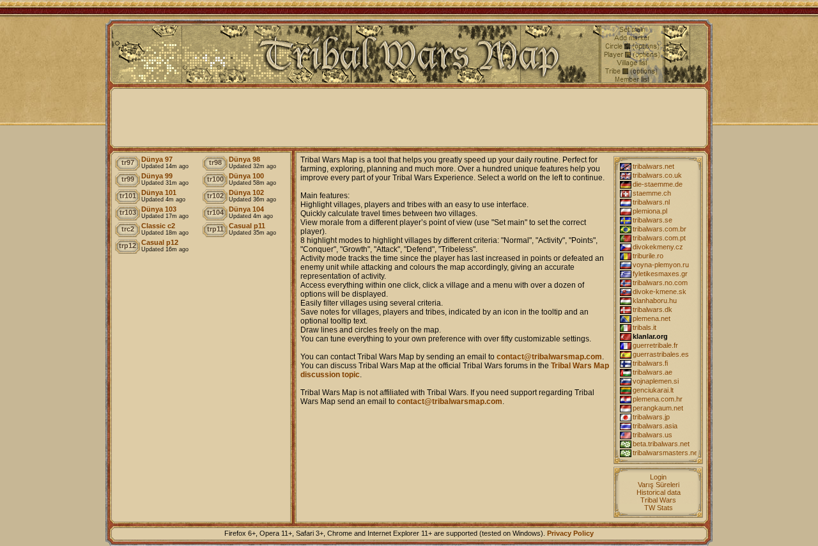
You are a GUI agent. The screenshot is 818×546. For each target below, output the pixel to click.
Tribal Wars (658, 500)
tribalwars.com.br (659, 229)
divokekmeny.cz (658, 247)
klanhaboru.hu (655, 300)
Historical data (659, 492)
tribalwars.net (653, 166)
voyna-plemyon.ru (661, 265)
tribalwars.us (652, 435)
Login (658, 477)
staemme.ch (652, 193)
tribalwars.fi (650, 363)
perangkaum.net (658, 408)
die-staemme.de (658, 184)
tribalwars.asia (655, 426)
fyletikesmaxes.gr (660, 273)
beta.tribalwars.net (661, 444)
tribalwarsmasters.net (665, 452)
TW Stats (658, 507)
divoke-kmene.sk (659, 291)
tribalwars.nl (651, 202)
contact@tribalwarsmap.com (549, 356)
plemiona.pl (650, 211)
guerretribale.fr (655, 345)
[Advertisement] (409, 117)
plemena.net (651, 318)
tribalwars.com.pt (659, 238)
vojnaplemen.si (656, 381)
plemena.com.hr (658, 399)
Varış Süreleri (658, 484)
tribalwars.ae (652, 372)
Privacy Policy (570, 533)
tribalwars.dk (652, 309)
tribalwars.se (652, 220)
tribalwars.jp (651, 417)
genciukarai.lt (653, 390)
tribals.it (644, 327)
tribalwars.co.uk (657, 175)
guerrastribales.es (661, 354)
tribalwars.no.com (660, 282)
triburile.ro (648, 256)
